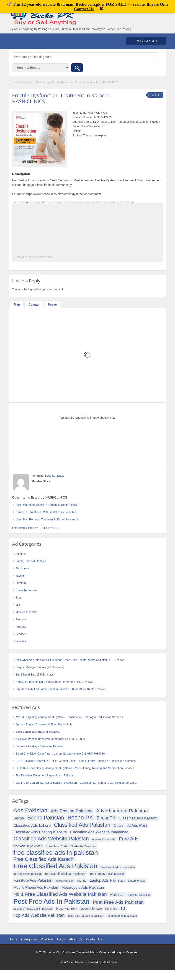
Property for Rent (66, 908)
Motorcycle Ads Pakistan (83, 887)
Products (20, 619)
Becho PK (80, 817)
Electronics (22, 568)
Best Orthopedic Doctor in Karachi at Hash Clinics (46, 505)
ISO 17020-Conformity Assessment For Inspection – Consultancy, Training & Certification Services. (76, 782)
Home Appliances (26, 590)
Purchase (111, 908)
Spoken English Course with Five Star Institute (43, 724)
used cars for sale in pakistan (86, 915)
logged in (34, 289)
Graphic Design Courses (30, 667)
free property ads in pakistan (107, 873)
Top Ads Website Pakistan (39, 915)
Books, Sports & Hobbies (30, 561)
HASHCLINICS (54, 476)
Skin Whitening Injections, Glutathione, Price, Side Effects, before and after (61, 660)
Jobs (18, 597)
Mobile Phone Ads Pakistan (35, 887)
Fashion (20, 575)
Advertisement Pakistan (122, 810)
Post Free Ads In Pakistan (51, 901)
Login (61, 939)
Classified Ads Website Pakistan (51, 839)
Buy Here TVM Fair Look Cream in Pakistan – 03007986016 (52, 689)
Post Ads (47, 939)
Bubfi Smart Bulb (25, 674)
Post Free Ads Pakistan (118, 902)
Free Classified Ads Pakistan (55, 866)
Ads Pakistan (30, 810)
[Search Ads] (77, 67)
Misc (18, 605)
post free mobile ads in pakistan (33, 908)
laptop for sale (137, 880)
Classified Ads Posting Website (40, 832)
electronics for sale (104, 839)
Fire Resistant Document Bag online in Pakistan (45, 775)
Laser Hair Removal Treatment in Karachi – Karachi (47, 519)
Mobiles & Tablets (26, 612)
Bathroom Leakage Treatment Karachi (39, 746)
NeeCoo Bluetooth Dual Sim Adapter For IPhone (45, 681)
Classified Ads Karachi (138, 818)
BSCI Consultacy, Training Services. (37, 731)
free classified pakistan (27, 873)
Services (24, 82)
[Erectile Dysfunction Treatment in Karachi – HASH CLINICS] (39, 138)
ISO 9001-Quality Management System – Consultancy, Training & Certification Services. (69, 717)
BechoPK (106, 817)
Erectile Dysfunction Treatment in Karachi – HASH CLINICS (62, 98)
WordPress (110, 962)
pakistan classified (139, 894)
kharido (81, 880)
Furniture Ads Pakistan (32, 880)
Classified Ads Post (130, 825)
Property (20, 626)
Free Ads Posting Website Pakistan (71, 846)
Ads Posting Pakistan (72, 811)
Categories (29, 939)
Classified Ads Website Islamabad (99, 832)
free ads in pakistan (27, 846)
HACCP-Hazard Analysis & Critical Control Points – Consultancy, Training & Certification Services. (75, 761)
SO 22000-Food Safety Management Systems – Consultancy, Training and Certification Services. (75, 768)
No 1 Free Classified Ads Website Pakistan (60, 894)
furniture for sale (65, 880)
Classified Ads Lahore (32, 825)
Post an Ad (146, 41)
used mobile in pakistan (122, 915)
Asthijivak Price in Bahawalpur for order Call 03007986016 (51, 739)
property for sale (91, 908)
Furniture (21, 583)
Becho (18, 818)
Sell (123, 908)
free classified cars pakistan (118, 867)
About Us (75, 939)
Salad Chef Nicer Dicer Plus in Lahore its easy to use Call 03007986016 (60, 753)
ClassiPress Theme (71, 962)
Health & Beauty (40, 82)
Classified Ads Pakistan (82, 825)
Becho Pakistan (45, 818)
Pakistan (117, 894)
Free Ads (129, 838)
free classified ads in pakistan (55, 852)
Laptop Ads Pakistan (107, 880)
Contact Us (94, 939)
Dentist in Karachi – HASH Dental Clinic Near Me (45, 512)
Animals (20, 553)
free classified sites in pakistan (65, 873)
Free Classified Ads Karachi (44, 859)
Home (13, 82)
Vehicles (20, 641)
